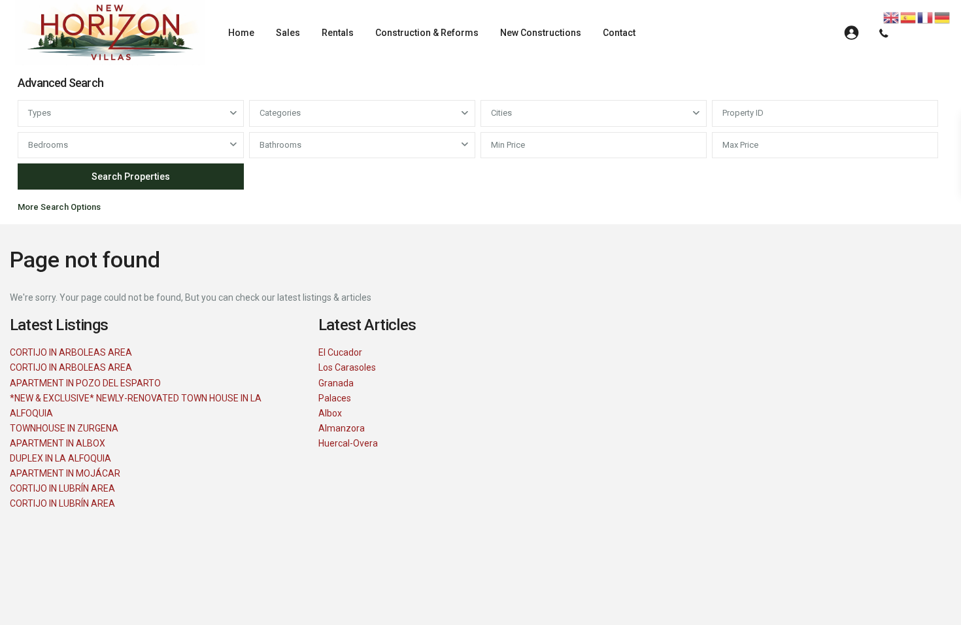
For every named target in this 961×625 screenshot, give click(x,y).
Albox (330, 413)
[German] (942, 17)
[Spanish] (908, 17)
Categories (280, 113)
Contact (619, 32)
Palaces (334, 398)
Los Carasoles (347, 367)
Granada (336, 383)
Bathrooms (280, 145)
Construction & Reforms (427, 32)
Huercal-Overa (348, 443)
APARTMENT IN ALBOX (57, 443)
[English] (891, 17)
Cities (501, 113)
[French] (925, 17)
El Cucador (340, 352)
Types (39, 113)
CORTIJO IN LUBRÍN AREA (62, 488)
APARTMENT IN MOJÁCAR (65, 473)
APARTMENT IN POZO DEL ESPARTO (85, 383)
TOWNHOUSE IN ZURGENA (64, 428)
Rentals (338, 32)
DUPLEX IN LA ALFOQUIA (60, 458)
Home (241, 32)
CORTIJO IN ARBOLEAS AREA (71, 352)
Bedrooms (48, 145)
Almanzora (341, 428)
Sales (288, 32)
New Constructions (540, 32)
